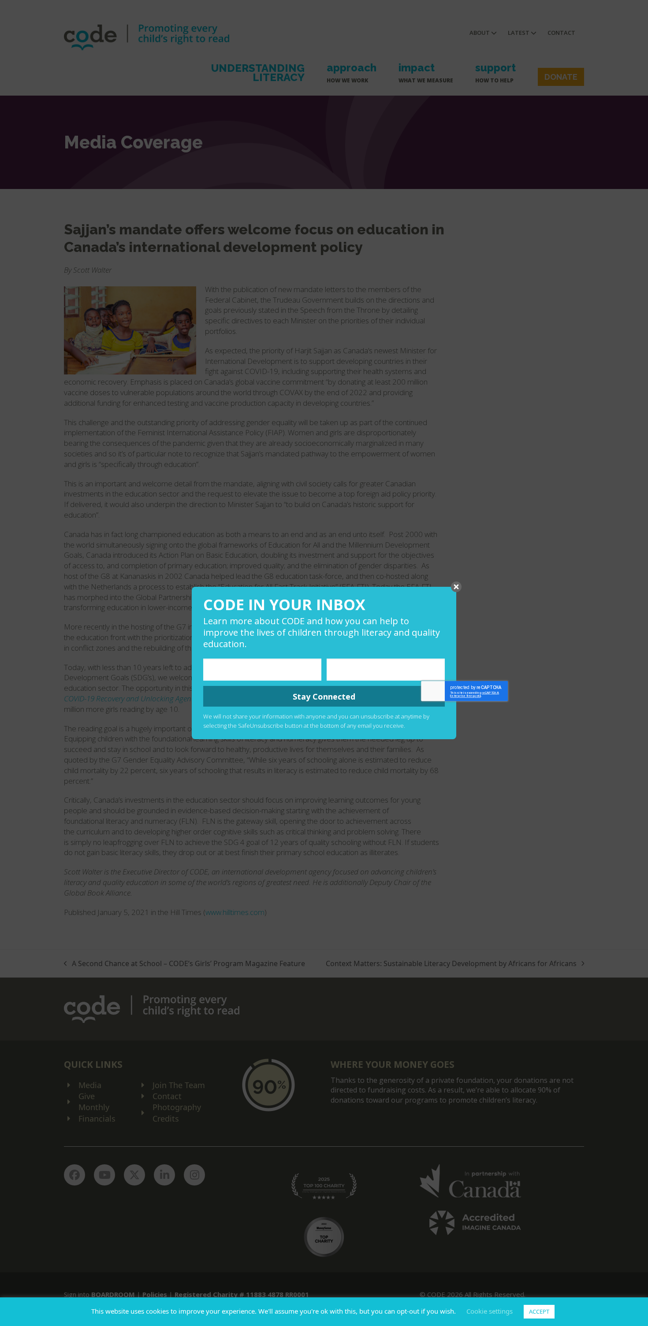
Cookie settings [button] (489, 1311)
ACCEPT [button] (539, 1311)
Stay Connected (324, 696)
